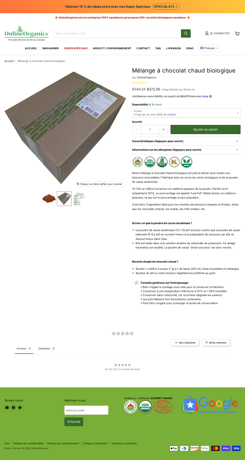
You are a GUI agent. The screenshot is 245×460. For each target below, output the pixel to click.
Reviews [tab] (21, 348)
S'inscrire (73, 421)
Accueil (31, 48)
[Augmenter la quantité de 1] (163, 129)
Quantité (137, 121)
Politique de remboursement (63, 443)
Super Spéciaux (76, 48)
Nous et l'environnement (112, 48)
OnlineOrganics (146, 77)
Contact (143, 48)
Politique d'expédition (95, 443)
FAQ (158, 48)
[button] (209, 48)
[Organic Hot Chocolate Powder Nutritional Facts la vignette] (79, 199)
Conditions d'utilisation (124, 443)
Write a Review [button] (217, 342)
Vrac (190, 48)
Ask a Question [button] (187, 342)
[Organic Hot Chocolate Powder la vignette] (49, 199)
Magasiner (51, 48)
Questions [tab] (44, 348)
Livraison (173, 48)
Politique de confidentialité (28, 443)
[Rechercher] (186, 33)
